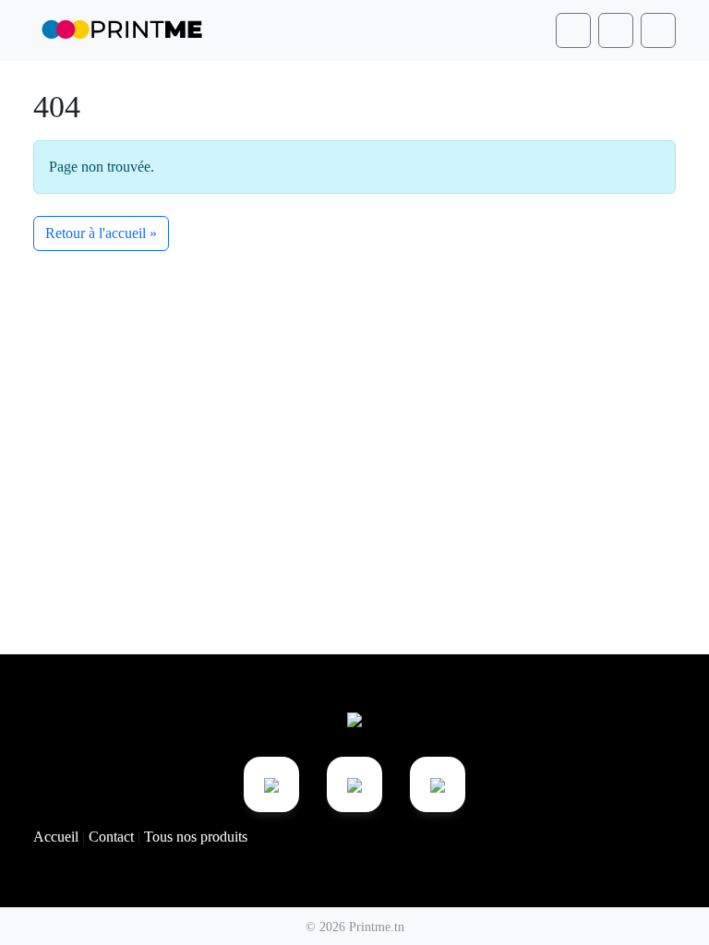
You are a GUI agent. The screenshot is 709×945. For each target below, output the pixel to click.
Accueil (57, 836)
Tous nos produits (195, 836)
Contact (113, 836)
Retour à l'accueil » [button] (101, 233)
